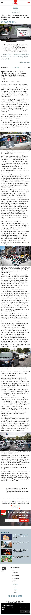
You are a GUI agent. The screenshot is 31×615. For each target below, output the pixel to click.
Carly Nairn (5, 67)
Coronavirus (15, 12)
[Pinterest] (16, 596)
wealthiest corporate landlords (17, 238)
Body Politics (15, 572)
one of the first (14, 291)
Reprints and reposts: (7, 502)
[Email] (7, 22)
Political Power (15, 575)
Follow (15, 592)
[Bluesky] (10, 22)
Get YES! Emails (15, 584)
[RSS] (21, 596)
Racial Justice (15, 570)
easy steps (26, 503)
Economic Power (15, 578)
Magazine (15, 589)
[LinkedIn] (19, 596)
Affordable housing (15, 10)
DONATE (28, 2)
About (15, 587)
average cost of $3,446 (10, 159)
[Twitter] (5, 22)
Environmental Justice (15, 567)
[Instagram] (14, 596)
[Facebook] (2, 22)
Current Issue (15, 581)
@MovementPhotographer (6, 153)
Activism (15, 7)
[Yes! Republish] (12, 22)
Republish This (16, 507)
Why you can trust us (25, 62)
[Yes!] (15, 2)
